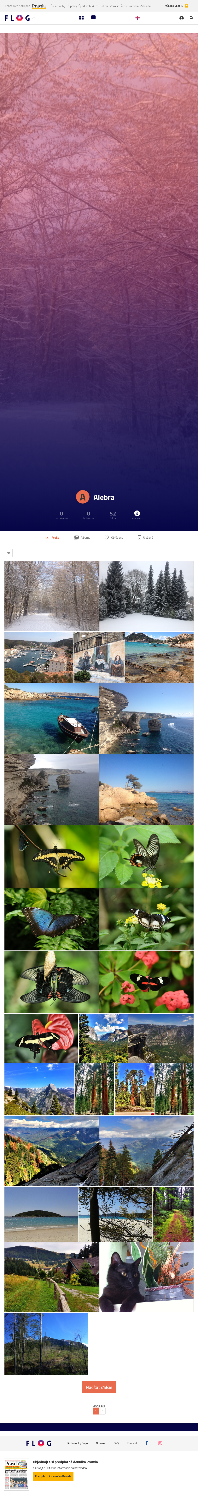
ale (8, 553)
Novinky (101, 1443)
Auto (95, 6)
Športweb (85, 6)
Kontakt (132, 1443)
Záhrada (145, 6)
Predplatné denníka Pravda (53, 1476)
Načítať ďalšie (99, 1387)
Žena (124, 6)
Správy (72, 6)
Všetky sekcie (174, 6)
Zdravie (114, 6)
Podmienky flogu (77, 1443)
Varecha (134, 6)
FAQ (116, 1443)
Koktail (104, 6)
